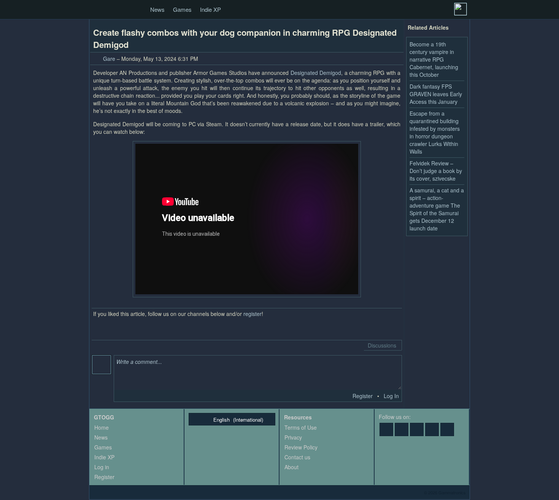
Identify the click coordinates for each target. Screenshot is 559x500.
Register (363, 396)
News (157, 9)
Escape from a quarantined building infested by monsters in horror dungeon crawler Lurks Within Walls (435, 132)
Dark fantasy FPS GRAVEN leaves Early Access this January (436, 94)
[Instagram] (447, 429)
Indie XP (210, 9)
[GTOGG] (98, 10)
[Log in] (460, 9)
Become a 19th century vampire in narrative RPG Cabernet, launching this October (434, 59)
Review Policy (301, 447)
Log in (101, 467)
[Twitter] (401, 429)
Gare (109, 58)
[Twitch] (417, 429)
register (252, 313)
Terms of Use (300, 427)
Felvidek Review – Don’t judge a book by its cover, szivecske (436, 170)
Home (101, 427)
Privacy (293, 437)
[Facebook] (386, 429)
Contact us (297, 457)
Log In (391, 396)
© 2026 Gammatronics (445, 492)
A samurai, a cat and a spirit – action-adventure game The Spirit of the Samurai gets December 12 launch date (437, 209)
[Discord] (432, 429)
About (291, 467)
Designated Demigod (316, 72)
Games (182, 9)
